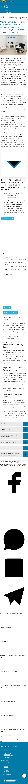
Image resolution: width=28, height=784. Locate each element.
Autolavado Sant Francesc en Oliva (11, 776)
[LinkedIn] (14, 581)
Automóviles (8, 12)
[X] (14, 524)
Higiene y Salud (8, 10)
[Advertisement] (14, 235)
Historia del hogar (7, 750)
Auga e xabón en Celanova (9, 781)
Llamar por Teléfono (8, 218)
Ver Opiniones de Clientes (10, 313)
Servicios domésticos (8, 756)
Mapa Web (6, 767)
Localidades (5, 6)
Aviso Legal (6, 763)
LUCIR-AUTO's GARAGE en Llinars (11, 779)
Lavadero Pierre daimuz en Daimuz (11, 777)
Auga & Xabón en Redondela (9, 780)
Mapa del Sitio (7, 757)
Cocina (6, 11)
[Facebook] (14, 496)
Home (5, 769)
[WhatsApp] (14, 553)
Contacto (6, 766)
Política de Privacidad (8, 762)
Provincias (5, 5)
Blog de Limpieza (7, 768)
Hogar (6, 9)
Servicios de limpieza (8, 755)
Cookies (5, 765)
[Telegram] (14, 610)
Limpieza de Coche (8, 749)
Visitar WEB (7, 307)
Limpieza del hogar (8, 753)
